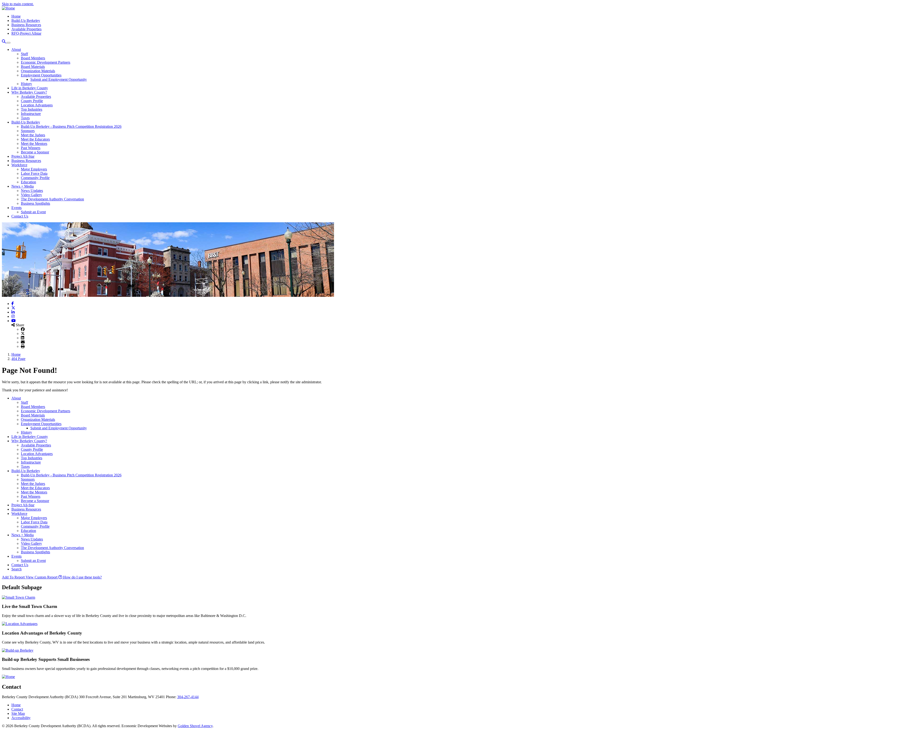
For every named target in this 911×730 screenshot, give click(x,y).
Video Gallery (31, 195)
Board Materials (33, 67)
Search (16, 569)
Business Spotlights (35, 203)
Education (28, 182)
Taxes (25, 118)
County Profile (32, 101)
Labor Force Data (34, 173)
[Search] (4, 41)
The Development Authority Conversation (52, 199)
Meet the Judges (33, 135)
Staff (24, 54)
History (26, 84)
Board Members (33, 58)
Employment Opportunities (41, 75)
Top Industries (31, 109)
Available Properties (26, 29)
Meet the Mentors (34, 144)
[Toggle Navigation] (8, 42)
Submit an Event (33, 212)
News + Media (22, 186)
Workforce (19, 165)
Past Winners (30, 148)
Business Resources (26, 25)
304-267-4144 (188, 697)
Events (16, 208)
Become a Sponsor (35, 152)
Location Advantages (37, 105)
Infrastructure (31, 114)
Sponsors (28, 131)
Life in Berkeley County (29, 88)
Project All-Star (22, 156)
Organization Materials (38, 71)
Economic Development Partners (45, 62)
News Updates (32, 191)
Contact (17, 709)
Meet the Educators (35, 139)
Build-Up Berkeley (25, 21)
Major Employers (34, 169)
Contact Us (19, 216)
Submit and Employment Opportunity (58, 79)
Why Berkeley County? (29, 92)
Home (16, 16)
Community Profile (35, 178)
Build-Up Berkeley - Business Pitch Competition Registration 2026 (71, 126)
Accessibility (21, 718)
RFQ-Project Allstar (26, 33)
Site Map (18, 713)
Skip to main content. (18, 4)
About (16, 49)
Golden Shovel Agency (195, 726)
